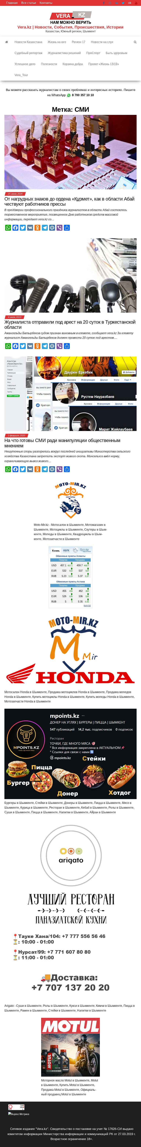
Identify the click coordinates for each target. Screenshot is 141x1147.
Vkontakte (116, 3)
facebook (104, 3)
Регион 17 (78, 42)
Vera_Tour (21, 75)
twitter (123, 3)
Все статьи (28, 2)
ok (129, 2)
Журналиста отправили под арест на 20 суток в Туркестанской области (70, 324)
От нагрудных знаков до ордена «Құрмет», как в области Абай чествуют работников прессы (69, 201)
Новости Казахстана (28, 42)
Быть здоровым (116, 53)
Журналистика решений (64, 53)
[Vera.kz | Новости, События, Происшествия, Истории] (7, 42)
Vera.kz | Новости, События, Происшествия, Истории (70, 27)
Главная (12, 2)
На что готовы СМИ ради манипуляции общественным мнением (62, 443)
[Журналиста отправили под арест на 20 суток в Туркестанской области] (70, 275)
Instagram (110, 3)
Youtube (136, 3)
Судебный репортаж (28, 53)
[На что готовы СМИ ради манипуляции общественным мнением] (70, 393)
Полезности (49, 64)
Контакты (46, 2)
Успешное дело (25, 64)
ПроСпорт (93, 53)
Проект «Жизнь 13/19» (103, 64)
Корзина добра (73, 64)
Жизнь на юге (57, 42)
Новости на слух (102, 42)
